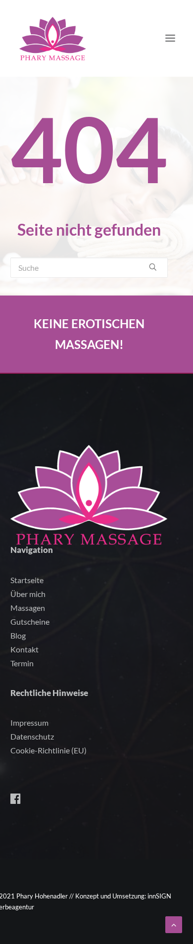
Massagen (27, 607)
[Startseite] (89, 495)
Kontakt (24, 649)
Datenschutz (32, 736)
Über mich (28, 593)
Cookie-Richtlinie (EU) (48, 750)
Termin (22, 663)
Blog (18, 635)
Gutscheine (29, 621)
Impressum (29, 722)
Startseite (27, 580)
